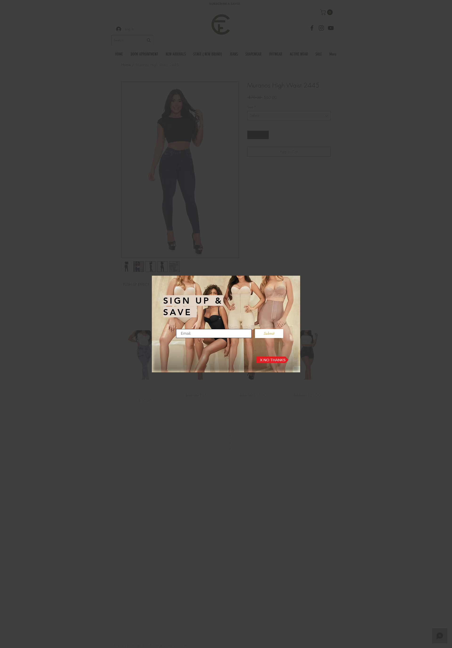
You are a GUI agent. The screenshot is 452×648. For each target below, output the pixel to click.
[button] (273, 360)
